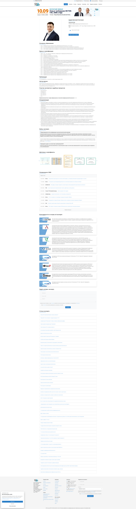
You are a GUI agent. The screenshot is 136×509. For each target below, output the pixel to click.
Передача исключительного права (46, 441)
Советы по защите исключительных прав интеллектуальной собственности (54, 345)
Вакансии (56, 493)
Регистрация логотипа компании (46, 379)
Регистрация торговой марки (46, 385)
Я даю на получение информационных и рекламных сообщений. (90, 493)
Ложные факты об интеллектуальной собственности (50, 351)
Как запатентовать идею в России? (47, 367)
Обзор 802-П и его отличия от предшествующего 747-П (50, 317)
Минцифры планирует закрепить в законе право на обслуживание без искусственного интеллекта (68, 184)
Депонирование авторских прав (46, 407)
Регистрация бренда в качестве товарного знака (49, 376)
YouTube (56, 501)
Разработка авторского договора (46, 370)
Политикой (78, 303)
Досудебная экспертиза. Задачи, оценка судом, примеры (50, 459)
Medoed (44, 490)
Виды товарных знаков (45, 413)
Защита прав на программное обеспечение (48, 364)
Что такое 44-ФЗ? (43, 453)
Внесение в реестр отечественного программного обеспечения (51, 342)
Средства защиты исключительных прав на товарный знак (51, 348)
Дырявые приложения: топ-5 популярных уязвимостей (61, 194)
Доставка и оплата (58, 485)
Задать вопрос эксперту (73, 34)
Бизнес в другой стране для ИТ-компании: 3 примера (50, 336)
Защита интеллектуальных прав (46, 333)
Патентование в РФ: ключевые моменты (47, 327)
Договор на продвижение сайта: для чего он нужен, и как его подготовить (53, 391)
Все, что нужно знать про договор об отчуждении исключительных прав (53, 401)
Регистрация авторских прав (46, 354)
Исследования (45, 485)
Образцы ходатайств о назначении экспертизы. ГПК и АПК (51, 456)
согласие (52, 303)
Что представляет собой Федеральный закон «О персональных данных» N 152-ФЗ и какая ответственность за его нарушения (62, 416)
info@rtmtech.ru (79, 0)
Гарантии (56, 484)
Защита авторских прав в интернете (47, 382)
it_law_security (94, 0)
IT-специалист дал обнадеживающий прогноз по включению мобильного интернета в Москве (65, 181)
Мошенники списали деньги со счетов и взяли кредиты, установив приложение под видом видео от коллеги (67, 178)
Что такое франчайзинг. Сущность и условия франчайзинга (51, 444)
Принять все (12, 501)
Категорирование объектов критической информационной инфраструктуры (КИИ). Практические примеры (59, 465)
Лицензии (56, 482)
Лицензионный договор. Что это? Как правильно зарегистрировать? (52, 438)
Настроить (12, 503)
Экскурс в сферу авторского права (47, 422)
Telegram (56, 500)
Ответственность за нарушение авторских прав (49, 428)
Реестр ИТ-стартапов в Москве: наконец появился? (49, 314)
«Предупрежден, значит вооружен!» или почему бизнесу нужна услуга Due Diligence (55, 404)
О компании (57, 481)
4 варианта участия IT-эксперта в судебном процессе (50, 462)
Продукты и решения (46, 482)
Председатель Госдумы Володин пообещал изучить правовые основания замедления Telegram (65, 200)
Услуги (44, 481)
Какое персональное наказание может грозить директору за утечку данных (61, 187)
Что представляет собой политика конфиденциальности (50, 410)
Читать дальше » (48, 141)
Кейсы (44, 487)
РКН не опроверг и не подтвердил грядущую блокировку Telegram (60, 197)
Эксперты (56, 487)
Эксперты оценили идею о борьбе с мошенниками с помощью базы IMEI (60, 203)
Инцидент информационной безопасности (48, 450)
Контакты (87, 0)
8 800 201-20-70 (38, 0)
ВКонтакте (57, 498)
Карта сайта (45, 488)
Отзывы (56, 488)
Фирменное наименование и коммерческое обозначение (50, 388)
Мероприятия (57, 490)
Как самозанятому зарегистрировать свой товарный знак (51, 330)
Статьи (44, 484)
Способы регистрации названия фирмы (47, 339)
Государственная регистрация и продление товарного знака (51, 425)
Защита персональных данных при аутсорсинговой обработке (51, 447)
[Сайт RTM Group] (37, 4)
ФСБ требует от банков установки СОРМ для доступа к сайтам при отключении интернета (64, 206)
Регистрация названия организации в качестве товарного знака (52, 373)
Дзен (56, 503)
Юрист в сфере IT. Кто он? (45, 419)
